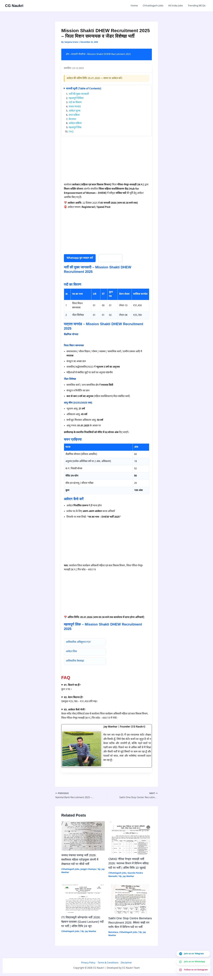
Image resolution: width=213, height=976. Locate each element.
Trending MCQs (196, 5)
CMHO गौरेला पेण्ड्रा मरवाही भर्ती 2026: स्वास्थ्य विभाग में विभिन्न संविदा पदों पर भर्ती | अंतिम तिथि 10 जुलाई (128, 863)
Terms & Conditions (108, 962)
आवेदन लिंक (71, 651)
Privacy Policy (88, 962)
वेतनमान (72, 119)
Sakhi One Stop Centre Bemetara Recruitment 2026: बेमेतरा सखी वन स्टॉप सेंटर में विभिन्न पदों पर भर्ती (130, 922)
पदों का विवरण (75, 102)
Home (134, 5)
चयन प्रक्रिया (74, 115)
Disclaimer (126, 962)
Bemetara (113, 932)
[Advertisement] (106, 161)
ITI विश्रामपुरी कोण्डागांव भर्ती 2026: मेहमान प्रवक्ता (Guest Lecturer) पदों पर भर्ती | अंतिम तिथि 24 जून (82, 922)
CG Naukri (14, 5)
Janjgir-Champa (88, 869)
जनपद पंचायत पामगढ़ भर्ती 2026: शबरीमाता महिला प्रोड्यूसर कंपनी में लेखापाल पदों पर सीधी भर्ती (79, 859)
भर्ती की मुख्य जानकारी (79, 94)
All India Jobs (175, 5)
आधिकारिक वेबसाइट (75, 661)
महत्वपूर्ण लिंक (75, 127)
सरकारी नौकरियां (78, 54)
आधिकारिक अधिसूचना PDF (78, 642)
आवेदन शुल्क (74, 111)
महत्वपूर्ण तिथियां (76, 98)
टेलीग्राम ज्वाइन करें (110, 258)
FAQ (71, 131)
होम (67, 54)
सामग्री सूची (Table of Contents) (83, 88)
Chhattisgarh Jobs (153, 5)
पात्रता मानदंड (75, 106)
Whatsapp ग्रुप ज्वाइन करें (80, 258)
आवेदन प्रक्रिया (75, 123)
